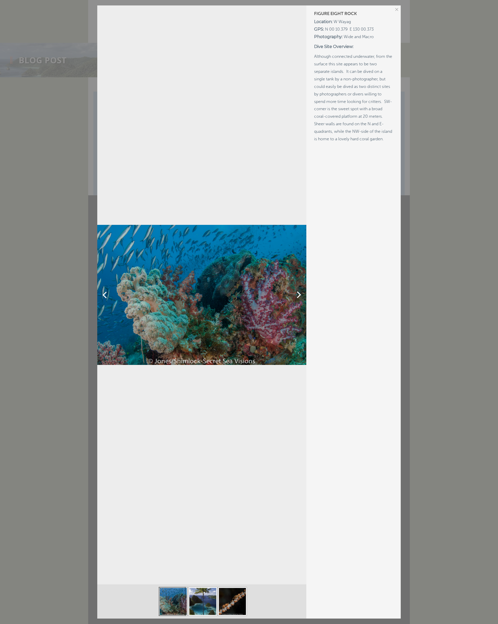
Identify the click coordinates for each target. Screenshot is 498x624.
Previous (104, 295)
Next (299, 295)
